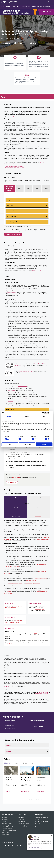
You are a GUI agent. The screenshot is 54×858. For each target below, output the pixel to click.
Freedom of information (24, 823)
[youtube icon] (17, 845)
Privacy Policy (5, 821)
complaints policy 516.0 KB (33, 583)
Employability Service (11, 292)
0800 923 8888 (16, 477)
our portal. (14, 116)
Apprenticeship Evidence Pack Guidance (14, 167)
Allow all (44, 444)
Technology (10, 205)
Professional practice (12, 222)
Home (2, 6)
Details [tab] (27, 416)
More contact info (12, 482)
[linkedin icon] (9, 845)
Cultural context (11, 211)
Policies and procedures (24, 825)
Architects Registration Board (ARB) (25, 371)
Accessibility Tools (23, 826)
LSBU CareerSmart (10, 409)
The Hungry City (23, 398)
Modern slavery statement (8, 825)
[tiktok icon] (20, 845)
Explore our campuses (12, 234)
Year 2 (28, 188)
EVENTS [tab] (33, 763)
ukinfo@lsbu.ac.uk (10, 728)
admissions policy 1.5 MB (16, 583)
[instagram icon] (2, 845)
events (35, 633)
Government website (43, 692)
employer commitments (43, 539)
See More (45, 763)
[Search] (49, 2)
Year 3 (37, 188)
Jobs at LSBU (22, 819)
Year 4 (46, 188)
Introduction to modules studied (9, 188)
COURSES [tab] (7, 763)
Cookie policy (5, 819)
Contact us (21, 817)
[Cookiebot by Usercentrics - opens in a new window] (43, 413)
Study (8, 6)
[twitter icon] (13, 845)
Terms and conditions (7, 823)
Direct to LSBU (38, 516)
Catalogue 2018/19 (36, 270)
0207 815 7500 (10, 725)
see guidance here (23, 458)
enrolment (9, 643)
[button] (24, 799)
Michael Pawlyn (11, 390)
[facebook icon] (5, 845)
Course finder (15, 6)
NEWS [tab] (16, 763)
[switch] (20, 439)
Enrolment (8, 591)
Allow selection (27, 444)
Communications (11, 216)
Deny (10, 444)
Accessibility (4, 817)
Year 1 (19, 188)
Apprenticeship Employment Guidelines (14, 166)
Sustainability (22, 821)
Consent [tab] (9, 416)
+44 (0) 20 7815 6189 (37, 726)
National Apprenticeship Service (24, 552)
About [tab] (44, 416)
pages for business (31, 580)
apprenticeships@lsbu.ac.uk (41, 693)
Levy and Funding (33, 664)
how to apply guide (39, 609)
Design (8, 200)
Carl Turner (10, 401)
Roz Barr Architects (22, 386)
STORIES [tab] (24, 763)
